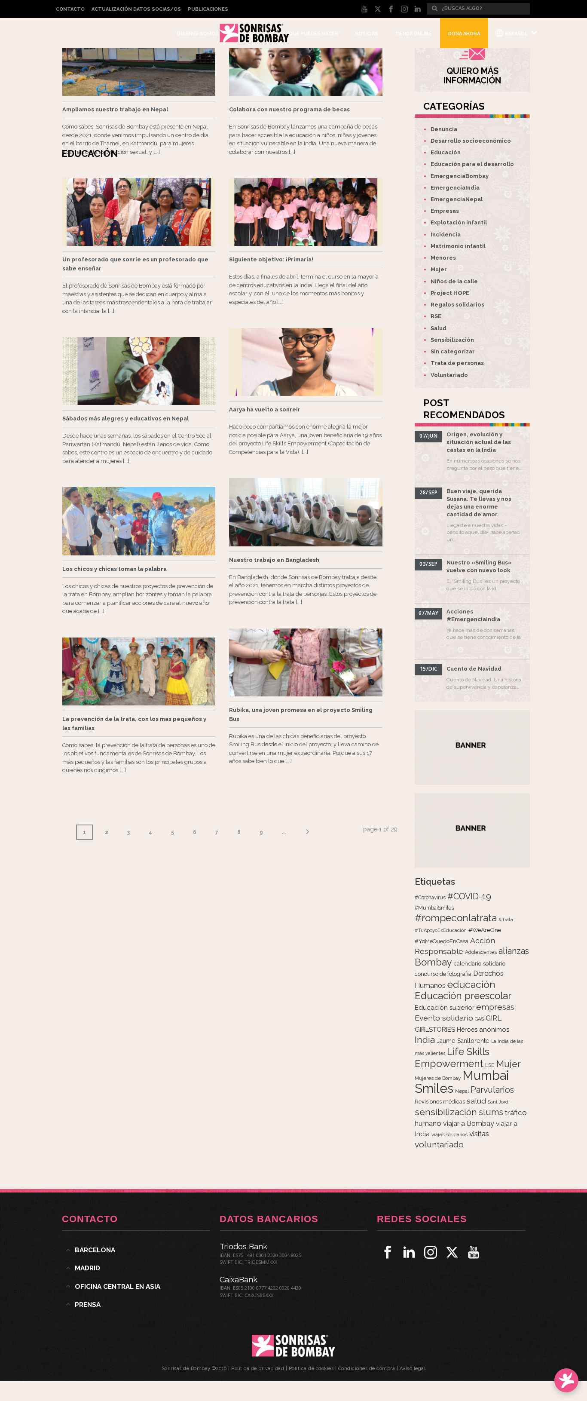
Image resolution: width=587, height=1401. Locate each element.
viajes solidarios (449, 1134)
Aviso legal (413, 1368)
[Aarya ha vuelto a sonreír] (305, 362)
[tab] (136, 1250)
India (425, 1039)
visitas (479, 1133)
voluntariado (439, 1145)
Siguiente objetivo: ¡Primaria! (271, 259)
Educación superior (444, 1008)
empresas (495, 1007)
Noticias (366, 34)
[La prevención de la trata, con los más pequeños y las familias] (138, 671)
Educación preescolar (463, 995)
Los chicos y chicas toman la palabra (114, 569)
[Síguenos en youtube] (473, 1252)
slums (491, 1112)
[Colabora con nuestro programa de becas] (305, 62)
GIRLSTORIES (435, 1029)
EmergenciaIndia (455, 187)
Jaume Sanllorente (463, 1040)
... (284, 832)
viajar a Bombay (468, 1123)
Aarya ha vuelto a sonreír (264, 409)
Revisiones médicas (440, 1101)
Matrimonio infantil (458, 246)
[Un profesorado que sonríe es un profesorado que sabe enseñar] (138, 212)
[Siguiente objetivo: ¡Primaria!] (305, 212)
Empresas (445, 211)
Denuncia (444, 129)
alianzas (513, 951)
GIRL (493, 1018)
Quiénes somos (198, 34)
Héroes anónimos (483, 1029)
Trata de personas (457, 363)
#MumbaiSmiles (434, 908)
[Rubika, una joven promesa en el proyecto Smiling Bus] (305, 662)
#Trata (505, 920)
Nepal (462, 1091)
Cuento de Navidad (473, 668)
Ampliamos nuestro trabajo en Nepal (115, 109)
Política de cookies (311, 1368)
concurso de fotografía (443, 974)
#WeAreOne (484, 929)
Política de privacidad (257, 1368)
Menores (443, 257)
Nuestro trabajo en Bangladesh (274, 560)
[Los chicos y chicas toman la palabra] (138, 521)
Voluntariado (449, 375)
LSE (490, 1065)
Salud (438, 328)
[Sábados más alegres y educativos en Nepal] (138, 371)
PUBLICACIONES (208, 9)
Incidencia (446, 234)
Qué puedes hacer (313, 34)
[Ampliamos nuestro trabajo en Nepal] (138, 62)
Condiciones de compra (366, 1368)
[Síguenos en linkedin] (409, 1252)
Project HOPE (450, 293)
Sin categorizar (453, 351)
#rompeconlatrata (456, 917)
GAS (479, 1019)
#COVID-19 (469, 896)
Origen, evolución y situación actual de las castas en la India (478, 442)
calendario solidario (480, 963)
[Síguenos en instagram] (430, 1252)
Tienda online (413, 34)
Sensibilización (452, 340)
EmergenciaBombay (460, 176)
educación (471, 984)
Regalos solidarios (457, 304)
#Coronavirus (430, 898)
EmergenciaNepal (457, 199)
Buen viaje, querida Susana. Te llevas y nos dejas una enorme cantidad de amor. (478, 503)
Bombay (433, 962)
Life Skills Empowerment (452, 1057)
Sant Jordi (499, 1101)
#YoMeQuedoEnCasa (441, 941)
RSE (436, 316)
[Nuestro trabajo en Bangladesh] (305, 512)
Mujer (439, 269)
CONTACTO (70, 9)
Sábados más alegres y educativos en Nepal (125, 418)
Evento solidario (444, 1017)
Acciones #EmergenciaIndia (473, 615)
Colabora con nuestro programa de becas (289, 109)
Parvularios (492, 1090)
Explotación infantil (459, 222)
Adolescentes (481, 952)
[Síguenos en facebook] (387, 1252)
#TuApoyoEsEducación (441, 930)
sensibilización (446, 1112)
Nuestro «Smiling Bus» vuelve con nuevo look (479, 566)
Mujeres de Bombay (438, 1078)
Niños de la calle (454, 281)
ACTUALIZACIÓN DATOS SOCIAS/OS (136, 9)
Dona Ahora (464, 34)
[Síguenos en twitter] (452, 1252)
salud (476, 1101)
